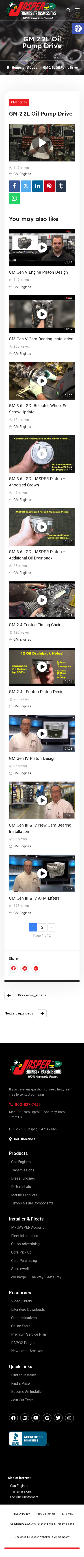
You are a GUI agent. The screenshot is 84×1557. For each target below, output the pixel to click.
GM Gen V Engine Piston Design (38, 272)
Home (16, 67)
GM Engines (19, 102)
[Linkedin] (37, 186)
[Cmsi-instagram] (69, 1417)
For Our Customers (24, 1497)
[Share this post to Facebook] (13, 968)
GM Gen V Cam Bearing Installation (41, 339)
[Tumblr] (61, 186)
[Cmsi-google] (47, 1417)
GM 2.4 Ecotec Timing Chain (35, 624)
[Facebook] (14, 186)
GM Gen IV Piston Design (32, 758)
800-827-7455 (28, 1104)
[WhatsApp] (14, 198)
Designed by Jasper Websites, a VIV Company (42, 1537)
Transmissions (21, 1491)
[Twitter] (26, 186)
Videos (32, 67)
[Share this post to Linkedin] (35, 968)
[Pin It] (49, 186)
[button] (78, 28)
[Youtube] (35, 1417)
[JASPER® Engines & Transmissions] (30, 10)
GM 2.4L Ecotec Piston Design (37, 691)
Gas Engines (19, 1486)
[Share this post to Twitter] (24, 968)
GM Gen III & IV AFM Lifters (34, 898)
